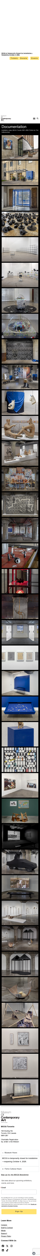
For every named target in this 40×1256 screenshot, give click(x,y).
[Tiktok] (7, 1250)
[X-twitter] (7, 1246)
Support (4, 1234)
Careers (4, 1225)
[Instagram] (11, 1246)
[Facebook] (3, 1246)
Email (3, 1187)
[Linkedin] (3, 1250)
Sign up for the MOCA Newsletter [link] (15, 1175)
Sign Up (19, 1211)
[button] (34, 118)
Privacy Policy (6, 1236)
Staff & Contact (7, 1228)
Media (3, 1231)
